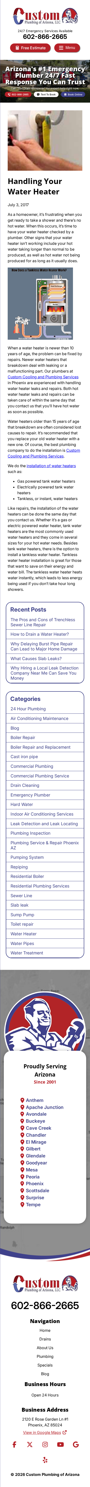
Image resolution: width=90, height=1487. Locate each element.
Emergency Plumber (30, 794)
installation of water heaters (51, 465)
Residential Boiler (27, 876)
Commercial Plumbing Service (40, 775)
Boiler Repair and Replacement (41, 747)
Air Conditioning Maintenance (39, 718)
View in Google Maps (42, 1432)
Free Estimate (33, 47)
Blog (15, 728)
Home (45, 1330)
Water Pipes (22, 943)
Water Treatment (27, 952)
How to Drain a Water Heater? (40, 634)
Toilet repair (22, 924)
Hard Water (22, 804)
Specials (45, 1365)
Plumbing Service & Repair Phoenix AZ (45, 845)
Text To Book (48, 94)
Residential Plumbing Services (40, 885)
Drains (45, 1339)
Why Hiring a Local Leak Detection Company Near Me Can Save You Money (44, 673)
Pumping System (27, 857)
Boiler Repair (23, 737)
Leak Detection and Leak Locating (44, 823)
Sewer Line (21, 895)
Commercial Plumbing (32, 766)
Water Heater (23, 933)
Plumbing (45, 1356)
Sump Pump (22, 914)
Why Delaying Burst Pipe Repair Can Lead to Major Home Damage (44, 646)
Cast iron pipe (24, 756)
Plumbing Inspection (30, 833)
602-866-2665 (45, 36)
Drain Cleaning (25, 785)
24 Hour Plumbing (28, 708)
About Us (45, 1347)
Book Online (75, 94)
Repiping (19, 866)
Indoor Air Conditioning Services (42, 814)
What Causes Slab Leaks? (36, 658)
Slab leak (20, 905)
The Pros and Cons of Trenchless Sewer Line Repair (43, 622)
